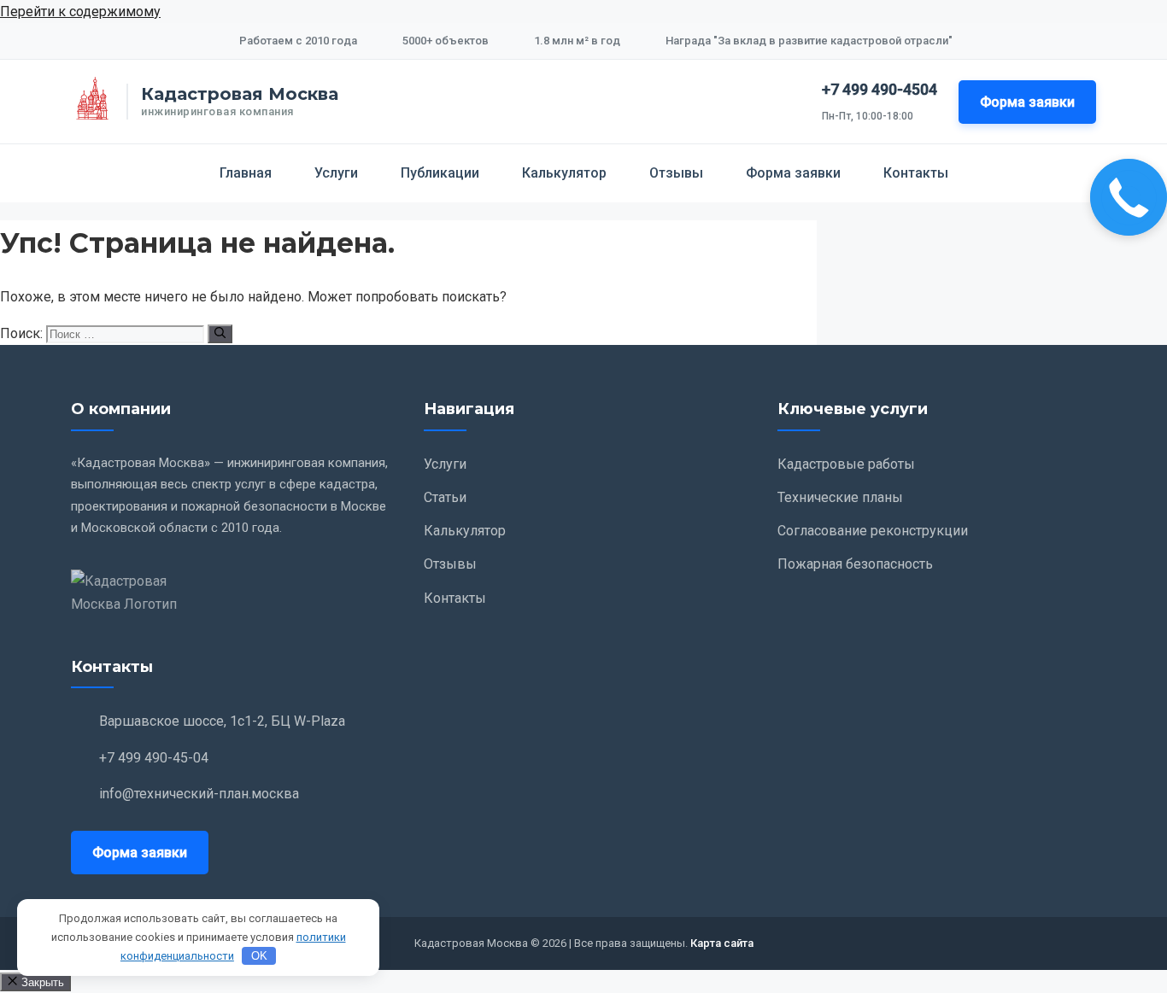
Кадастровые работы (846, 464)
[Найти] (220, 333)
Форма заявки (1027, 102)
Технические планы (840, 497)
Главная (246, 173)
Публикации (440, 173)
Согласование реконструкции (872, 531)
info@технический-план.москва (199, 794)
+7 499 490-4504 (879, 89)
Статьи (445, 497)
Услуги (336, 173)
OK (259, 955)
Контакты (915, 173)
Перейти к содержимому (80, 11)
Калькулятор (564, 173)
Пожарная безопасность (855, 564)
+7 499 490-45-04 (153, 758)
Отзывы (676, 173)
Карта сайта (722, 943)
